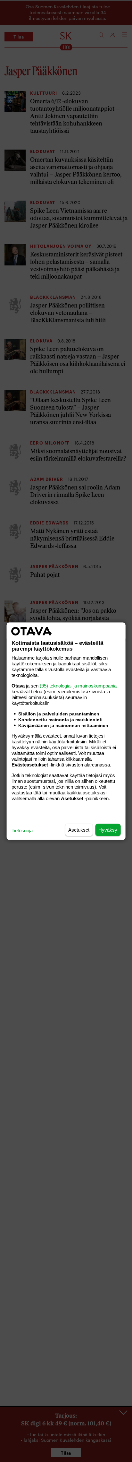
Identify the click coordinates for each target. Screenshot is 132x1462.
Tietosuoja (22, 830)
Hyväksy (107, 829)
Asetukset (78, 829)
